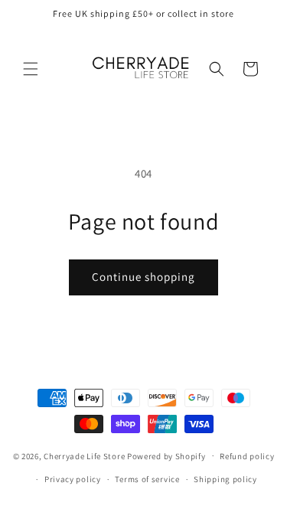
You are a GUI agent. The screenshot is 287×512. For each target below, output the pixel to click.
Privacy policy (72, 479)
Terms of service (147, 479)
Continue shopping (143, 276)
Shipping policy (225, 479)
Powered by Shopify (166, 455)
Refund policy (247, 456)
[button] (30, 69)
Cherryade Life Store (84, 455)
